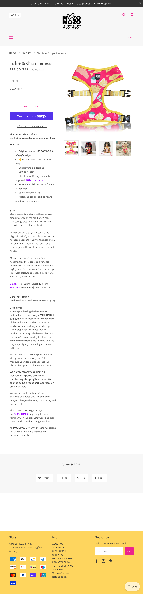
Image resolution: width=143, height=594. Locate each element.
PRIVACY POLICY (61, 562)
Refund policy (59, 576)
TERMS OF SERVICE (62, 565)
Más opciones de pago (32, 126)
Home (12, 53)
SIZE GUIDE (58, 547)
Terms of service (61, 573)
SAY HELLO (58, 569)
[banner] (71, 21)
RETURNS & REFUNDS (64, 558)
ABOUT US (57, 543)
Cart (129, 37)
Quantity (15, 88)
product (26, 53)
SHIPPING (57, 554)
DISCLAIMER (21, 414)
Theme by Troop (17, 547)
